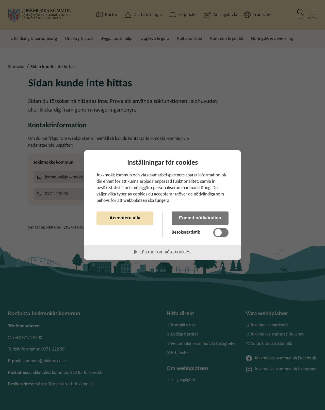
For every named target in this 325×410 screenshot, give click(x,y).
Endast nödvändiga (200, 217)
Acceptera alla (124, 217)
